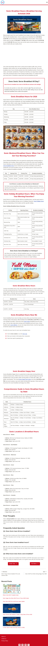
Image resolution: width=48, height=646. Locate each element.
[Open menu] (47, 2)
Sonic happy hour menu (25, 379)
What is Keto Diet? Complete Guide (10, 595)
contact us (3, 638)
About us (3, 636)
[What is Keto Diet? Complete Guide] (11, 589)
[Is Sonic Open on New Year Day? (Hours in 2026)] (11, 621)
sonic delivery (13, 325)
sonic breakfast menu (8, 165)
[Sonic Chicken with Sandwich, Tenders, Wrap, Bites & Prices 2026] (11, 608)
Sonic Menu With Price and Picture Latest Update (14, 601)
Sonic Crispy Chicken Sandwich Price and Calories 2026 (10, 573)
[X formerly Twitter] (28, 645)
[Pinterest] (22, 645)
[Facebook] (19, 645)
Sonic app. (25, 333)
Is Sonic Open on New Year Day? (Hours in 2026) (14, 627)
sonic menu (27, 321)
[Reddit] (25, 645)
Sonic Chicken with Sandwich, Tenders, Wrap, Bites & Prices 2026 (17, 614)
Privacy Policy (4, 640)
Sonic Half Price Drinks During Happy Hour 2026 (36, 572)
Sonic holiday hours (39, 201)
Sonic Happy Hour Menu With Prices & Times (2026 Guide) (16, 598)
